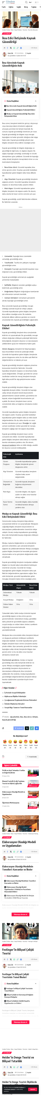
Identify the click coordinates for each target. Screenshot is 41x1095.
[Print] (21, 48)
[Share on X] (10, 48)
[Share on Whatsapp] (14, 48)
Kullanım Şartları (10, 1089)
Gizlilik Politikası (19, 1087)
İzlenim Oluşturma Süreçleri (14, 704)
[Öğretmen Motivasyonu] (33, 805)
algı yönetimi (14, 717)
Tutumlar (6, 33)
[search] (26, 2)
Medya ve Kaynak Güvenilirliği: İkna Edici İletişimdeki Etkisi (19, 115)
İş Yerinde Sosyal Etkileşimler (14, 693)
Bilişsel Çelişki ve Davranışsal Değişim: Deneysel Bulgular (18, 996)
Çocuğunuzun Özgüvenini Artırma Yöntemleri (20, 700)
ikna (21, 717)
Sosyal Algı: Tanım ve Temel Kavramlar (18, 707)
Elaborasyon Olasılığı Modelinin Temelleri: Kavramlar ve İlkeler (20, 882)
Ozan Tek (10, 53)
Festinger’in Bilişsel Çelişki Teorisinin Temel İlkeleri (18, 990)
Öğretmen (32, 807)
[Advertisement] (20, 230)
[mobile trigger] (4, 2)
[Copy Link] (17, 48)
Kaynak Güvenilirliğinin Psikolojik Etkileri (21, 110)
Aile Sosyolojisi (33, 785)
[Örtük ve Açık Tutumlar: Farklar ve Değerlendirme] (33, 772)
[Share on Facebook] (7, 48)
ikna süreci (28, 717)
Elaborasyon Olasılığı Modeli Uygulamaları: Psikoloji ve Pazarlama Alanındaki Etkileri (17, 889)
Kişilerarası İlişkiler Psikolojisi (15, 696)
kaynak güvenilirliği (9, 720)
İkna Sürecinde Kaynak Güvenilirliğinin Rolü (21, 106)
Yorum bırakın (33, 756)
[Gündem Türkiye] (10, 2)
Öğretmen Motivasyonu (10, 803)
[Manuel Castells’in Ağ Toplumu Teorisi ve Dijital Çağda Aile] (33, 783)
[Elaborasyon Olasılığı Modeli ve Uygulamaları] (33, 794)
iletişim (35, 717)
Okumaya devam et (20, 914)
